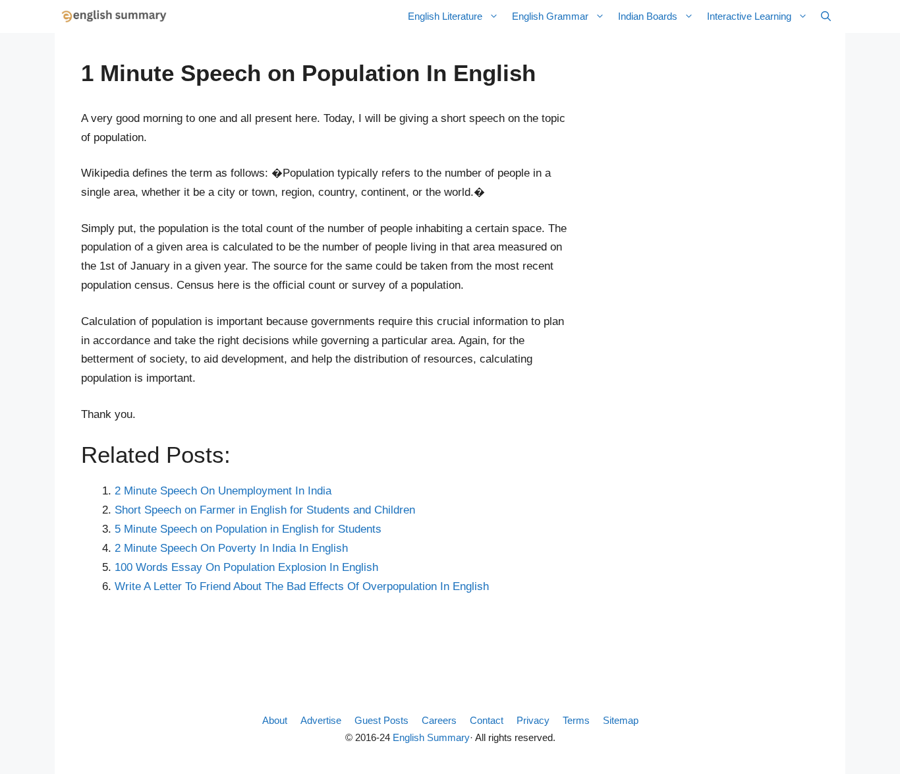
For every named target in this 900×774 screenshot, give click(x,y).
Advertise (320, 720)
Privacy (533, 720)
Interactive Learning (749, 16)
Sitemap (620, 720)
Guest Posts (381, 720)
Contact (486, 720)
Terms (576, 720)
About (274, 720)
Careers (439, 720)
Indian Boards (647, 16)
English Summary (431, 737)
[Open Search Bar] (825, 16)
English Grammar (550, 16)
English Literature (445, 16)
